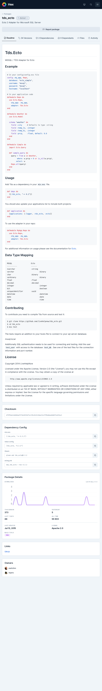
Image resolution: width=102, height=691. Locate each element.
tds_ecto (8, 18)
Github (7, 552)
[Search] (91, 4)
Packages (7, 14)
